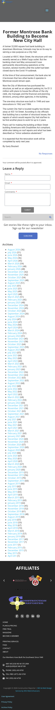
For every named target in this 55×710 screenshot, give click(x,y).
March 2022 (13, 397)
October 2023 (14, 344)
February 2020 (15, 466)
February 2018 (15, 533)
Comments (10, 192)
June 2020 (12, 455)
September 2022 (16, 380)
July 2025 (12, 285)
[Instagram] (28, 616)
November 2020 (16, 441)
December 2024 (16, 305)
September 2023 (16, 347)
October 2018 (14, 511)
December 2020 (16, 438)
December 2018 (16, 505)
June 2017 (12, 544)
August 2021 (14, 416)
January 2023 (14, 369)
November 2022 (16, 374)
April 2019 (13, 494)
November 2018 (16, 508)
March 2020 (13, 464)
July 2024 (12, 319)
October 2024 (14, 310)
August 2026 (14, 249)
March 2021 (13, 430)
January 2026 (14, 269)
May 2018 (12, 525)
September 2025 (16, 280)
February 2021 (15, 433)
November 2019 (16, 475)
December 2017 (16, 539)
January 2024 (14, 336)
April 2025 (13, 294)
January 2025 (14, 302)
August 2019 (14, 483)
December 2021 (16, 405)
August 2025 (14, 282)
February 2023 (15, 366)
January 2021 (14, 436)
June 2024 (12, 322)
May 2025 (12, 291)
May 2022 (12, 391)
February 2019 (15, 500)
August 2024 (14, 316)
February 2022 (15, 400)
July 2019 (12, 486)
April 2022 (13, 394)
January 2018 (14, 536)
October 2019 (14, 477)
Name (8, 174)
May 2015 (12, 553)
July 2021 (12, 419)
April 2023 (13, 361)
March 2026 (13, 263)
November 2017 (16, 541)
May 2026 (12, 257)
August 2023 (14, 349)
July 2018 (12, 519)
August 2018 (14, 516)
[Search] (50, 217)
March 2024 (13, 330)
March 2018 (13, 530)
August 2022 (14, 383)
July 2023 (12, 352)
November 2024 (16, 308)
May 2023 (12, 358)
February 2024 (15, 333)
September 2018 (16, 514)
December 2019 (16, 472)
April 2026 (13, 260)
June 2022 (12, 388)
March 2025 (13, 296)
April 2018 (13, 528)
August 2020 (14, 450)
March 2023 (13, 363)
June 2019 (12, 489)
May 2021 (12, 425)
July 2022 (12, 386)
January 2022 (14, 402)
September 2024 (16, 313)
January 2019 (14, 502)
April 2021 (13, 427)
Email (8, 183)
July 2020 (12, 452)
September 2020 (16, 447)
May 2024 (12, 324)
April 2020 (13, 461)
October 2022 (14, 377)
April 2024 (13, 327)
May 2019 (12, 491)
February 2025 (15, 299)
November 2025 (16, 274)
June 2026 (12, 255)
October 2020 (14, 444)
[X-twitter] (22, 616)
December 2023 (16, 338)
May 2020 (12, 458)
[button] (47, 10)
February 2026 (15, 266)
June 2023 (12, 355)
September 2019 (16, 480)
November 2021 (16, 408)
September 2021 (16, 413)
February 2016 (15, 547)
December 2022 (16, 372)
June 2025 (12, 288)
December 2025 (16, 271)
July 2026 (12, 252)
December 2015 (16, 550)
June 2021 (12, 422)
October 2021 (14, 411)
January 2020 (14, 469)
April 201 (12, 555)
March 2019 (13, 497)
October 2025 (14, 277)
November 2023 (16, 341)
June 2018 (12, 522)
